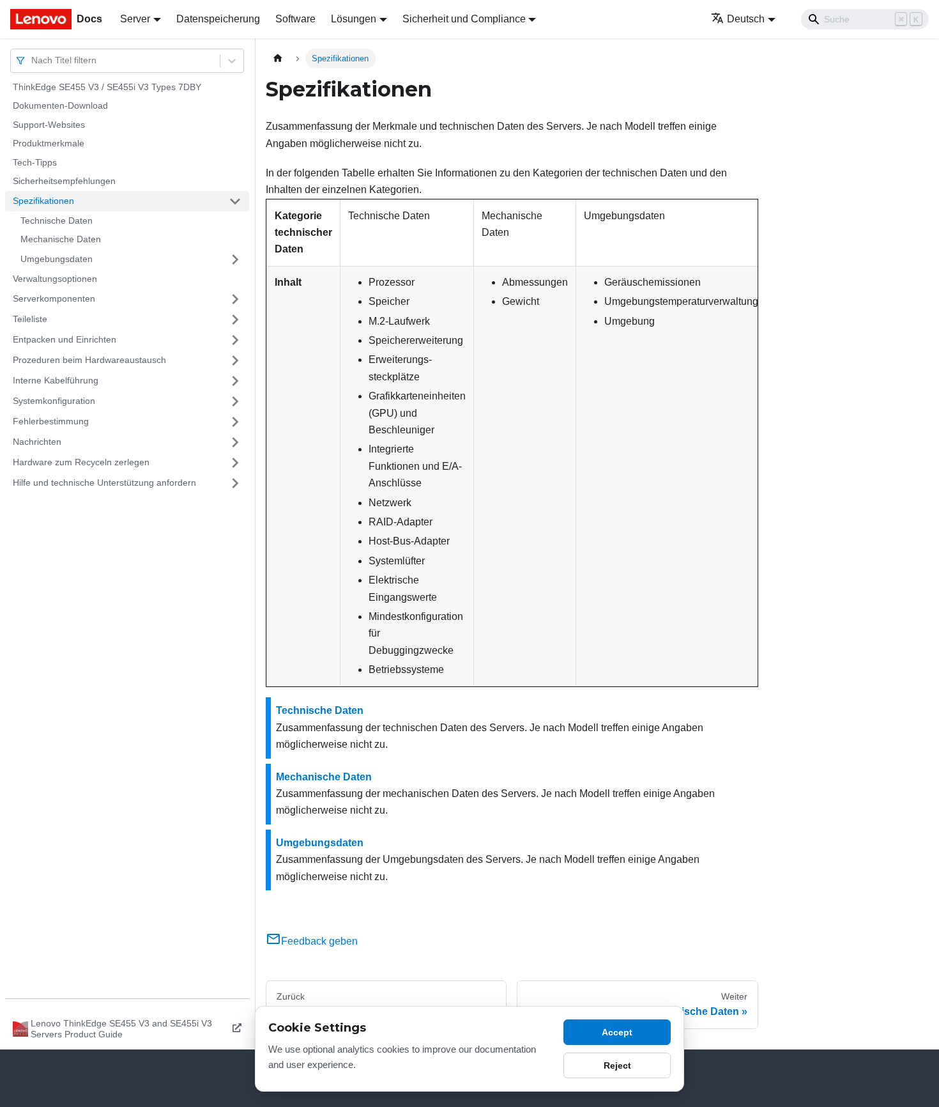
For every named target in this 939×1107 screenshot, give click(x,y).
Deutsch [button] (746, 18)
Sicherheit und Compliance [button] (464, 18)
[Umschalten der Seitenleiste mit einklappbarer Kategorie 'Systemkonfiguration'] (235, 401)
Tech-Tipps (35, 162)
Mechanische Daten (60, 240)
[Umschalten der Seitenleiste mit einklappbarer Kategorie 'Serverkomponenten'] (235, 299)
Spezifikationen (43, 201)
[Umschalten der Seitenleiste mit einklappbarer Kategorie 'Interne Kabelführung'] (235, 381)
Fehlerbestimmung (51, 421)
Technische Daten (56, 220)
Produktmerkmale (48, 144)
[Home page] (278, 58)
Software (295, 18)
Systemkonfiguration (54, 401)
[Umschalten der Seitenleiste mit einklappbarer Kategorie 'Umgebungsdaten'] (235, 259)
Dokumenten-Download (60, 106)
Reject (617, 1065)
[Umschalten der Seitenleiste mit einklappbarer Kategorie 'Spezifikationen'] (235, 201)
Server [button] (135, 18)
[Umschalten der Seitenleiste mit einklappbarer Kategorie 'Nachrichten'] (235, 442)
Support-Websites (49, 125)
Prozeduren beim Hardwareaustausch (89, 360)
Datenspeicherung (218, 18)
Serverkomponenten (54, 298)
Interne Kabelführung (55, 380)
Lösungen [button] (353, 18)
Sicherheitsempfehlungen (64, 181)
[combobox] (32, 60)
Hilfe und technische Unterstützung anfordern (104, 482)
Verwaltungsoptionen (55, 279)
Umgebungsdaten (56, 259)
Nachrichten (37, 442)
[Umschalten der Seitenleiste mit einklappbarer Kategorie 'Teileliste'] (235, 319)
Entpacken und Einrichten (64, 339)
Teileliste (30, 319)
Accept (617, 1032)
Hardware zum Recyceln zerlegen (81, 462)
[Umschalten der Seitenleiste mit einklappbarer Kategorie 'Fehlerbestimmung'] (235, 422)
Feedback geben (319, 941)
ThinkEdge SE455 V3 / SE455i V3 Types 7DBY (107, 87)
